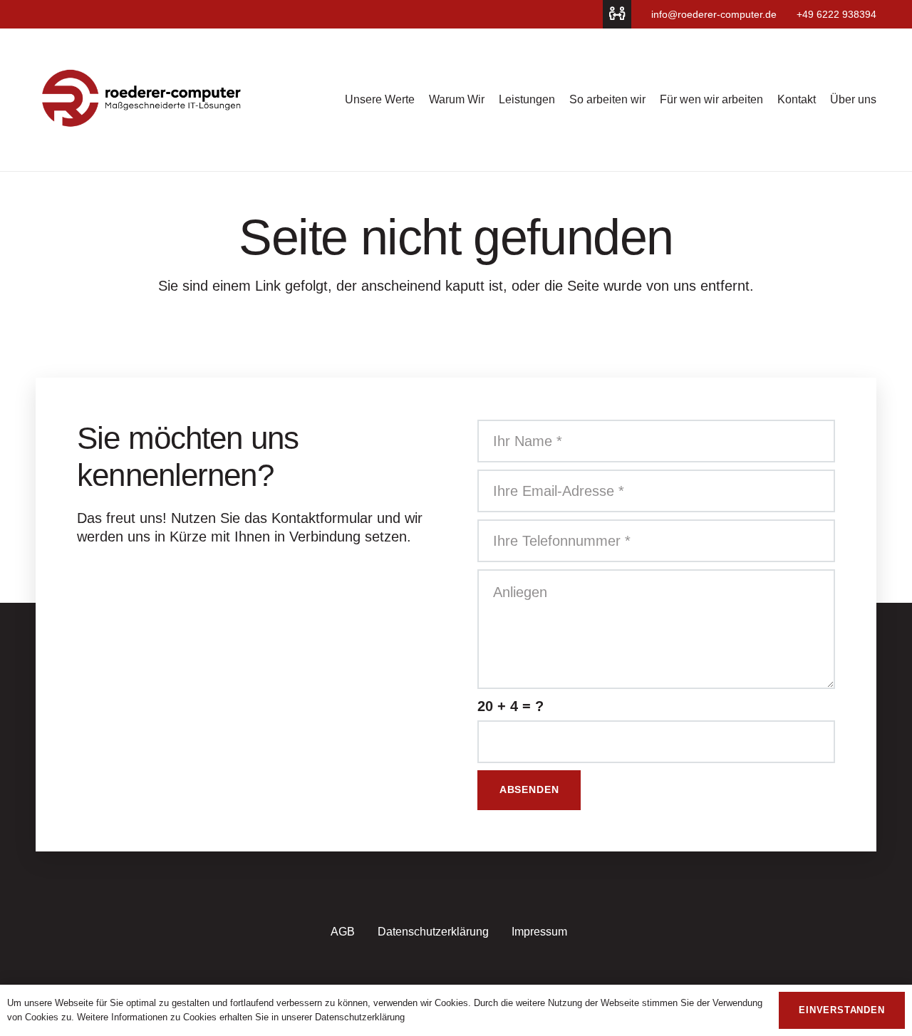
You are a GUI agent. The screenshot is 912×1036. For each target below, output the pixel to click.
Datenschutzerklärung (433, 932)
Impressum (539, 932)
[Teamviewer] (617, 14)
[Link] (142, 99)
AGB (343, 932)
